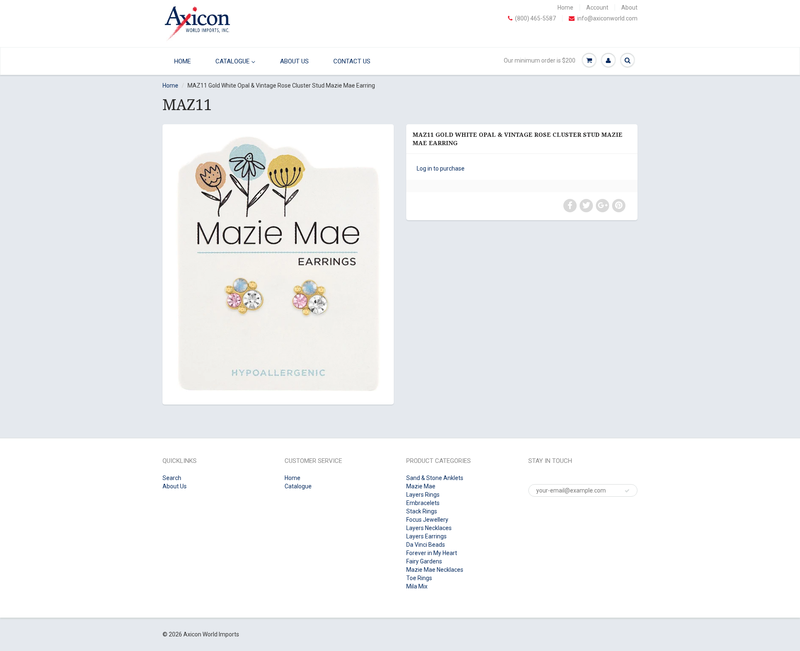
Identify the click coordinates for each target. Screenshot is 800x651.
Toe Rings (419, 578)
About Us (174, 486)
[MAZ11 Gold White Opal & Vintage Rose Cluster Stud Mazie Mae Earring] (278, 263)
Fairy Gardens (424, 561)
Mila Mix (417, 586)
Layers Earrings (426, 536)
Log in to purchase (441, 168)
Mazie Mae (420, 486)
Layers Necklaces (429, 528)
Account (597, 7)
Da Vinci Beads (425, 544)
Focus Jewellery (427, 519)
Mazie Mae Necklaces (434, 569)
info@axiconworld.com (607, 18)
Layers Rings (423, 494)
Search (171, 478)
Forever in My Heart (431, 553)
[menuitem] (180, 61)
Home (565, 7)
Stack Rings (421, 511)
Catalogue (298, 486)
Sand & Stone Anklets (434, 478)
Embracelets (423, 503)
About (629, 7)
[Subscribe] (627, 491)
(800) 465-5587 (535, 18)
